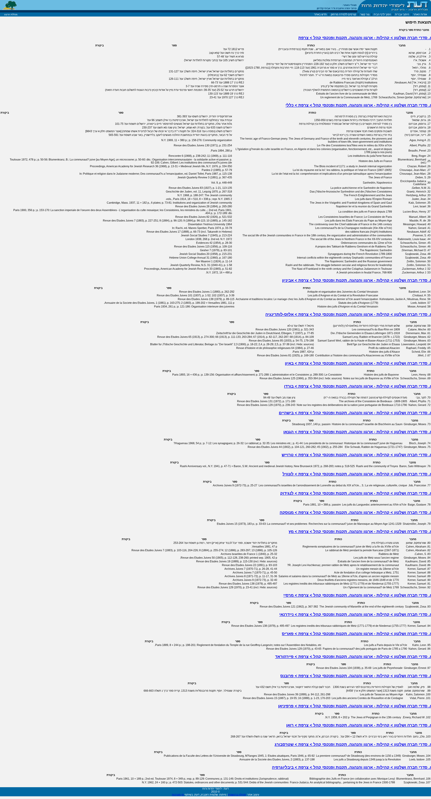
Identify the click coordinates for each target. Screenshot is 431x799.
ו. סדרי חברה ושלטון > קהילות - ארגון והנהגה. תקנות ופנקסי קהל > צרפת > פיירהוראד (353, 656)
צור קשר (365, 14)
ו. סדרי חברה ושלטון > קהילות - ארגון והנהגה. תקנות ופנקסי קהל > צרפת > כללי (358, 105)
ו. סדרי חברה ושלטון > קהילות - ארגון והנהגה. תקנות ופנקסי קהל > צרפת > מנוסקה (355, 512)
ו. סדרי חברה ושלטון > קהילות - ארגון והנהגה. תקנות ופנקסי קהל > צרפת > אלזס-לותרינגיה (348, 314)
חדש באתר (320, 14)
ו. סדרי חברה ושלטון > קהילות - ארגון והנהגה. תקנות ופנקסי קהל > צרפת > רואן (358, 725)
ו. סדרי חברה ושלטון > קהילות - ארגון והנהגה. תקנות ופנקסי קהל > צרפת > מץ (360, 531)
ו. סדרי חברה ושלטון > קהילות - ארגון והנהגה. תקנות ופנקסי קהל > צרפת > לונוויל (357, 474)
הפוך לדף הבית (382, 14)
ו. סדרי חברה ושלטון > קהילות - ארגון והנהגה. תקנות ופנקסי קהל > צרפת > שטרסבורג (353, 744)
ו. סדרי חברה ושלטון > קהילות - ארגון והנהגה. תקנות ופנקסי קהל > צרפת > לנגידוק (355, 493)
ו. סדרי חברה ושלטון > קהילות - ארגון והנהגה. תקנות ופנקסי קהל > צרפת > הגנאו (357, 432)
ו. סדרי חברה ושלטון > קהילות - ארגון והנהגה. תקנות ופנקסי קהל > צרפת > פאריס (356, 633)
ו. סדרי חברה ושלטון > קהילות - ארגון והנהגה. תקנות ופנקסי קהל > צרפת (364, 37)
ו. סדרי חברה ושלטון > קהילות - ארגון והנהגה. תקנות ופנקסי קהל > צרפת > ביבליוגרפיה (351, 767)
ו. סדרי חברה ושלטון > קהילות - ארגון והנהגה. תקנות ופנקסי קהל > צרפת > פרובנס (355, 675)
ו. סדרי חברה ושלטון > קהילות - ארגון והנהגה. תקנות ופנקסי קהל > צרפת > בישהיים (355, 412)
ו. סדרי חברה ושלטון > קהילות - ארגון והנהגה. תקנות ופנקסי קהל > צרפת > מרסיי (357, 595)
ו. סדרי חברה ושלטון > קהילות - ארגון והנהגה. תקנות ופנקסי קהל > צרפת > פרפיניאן (354, 706)
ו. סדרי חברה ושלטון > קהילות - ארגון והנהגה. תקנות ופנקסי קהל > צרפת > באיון (358, 363)
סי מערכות (178, 794)
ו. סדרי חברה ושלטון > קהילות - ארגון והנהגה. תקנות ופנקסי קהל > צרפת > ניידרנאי (355, 614)
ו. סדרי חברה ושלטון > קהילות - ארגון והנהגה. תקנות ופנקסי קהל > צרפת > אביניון (356, 280)
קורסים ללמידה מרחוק (343, 14)
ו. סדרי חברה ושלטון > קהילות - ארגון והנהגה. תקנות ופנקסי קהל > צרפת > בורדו (357, 386)
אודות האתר (420, 14)
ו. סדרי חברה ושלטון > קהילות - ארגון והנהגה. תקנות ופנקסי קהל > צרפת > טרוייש (356, 454)
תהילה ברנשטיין (237, 794)
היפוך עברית (402, 14)
